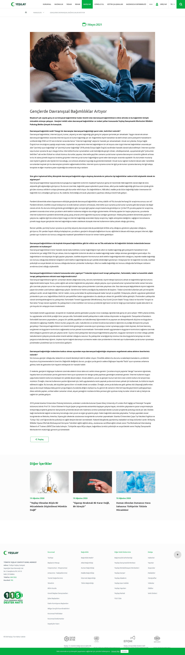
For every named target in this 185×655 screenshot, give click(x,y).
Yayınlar (151, 563)
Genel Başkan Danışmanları (58, 593)
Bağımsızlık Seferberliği (136, 4)
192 (11, 580)
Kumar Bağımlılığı (87, 568)
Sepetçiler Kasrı (53, 624)
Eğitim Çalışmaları (115, 4)
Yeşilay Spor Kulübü (121, 583)
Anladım (124, 651)
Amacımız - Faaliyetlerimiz (57, 573)
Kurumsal (47, 4)
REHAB (77, 4)
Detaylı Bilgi (115, 651)
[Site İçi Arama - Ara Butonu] (181, 4)
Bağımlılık (59, 4)
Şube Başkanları (53, 598)
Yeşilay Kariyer (119, 573)
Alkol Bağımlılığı (87, 563)
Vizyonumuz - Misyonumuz (57, 568)
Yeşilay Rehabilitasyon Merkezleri (126, 568)
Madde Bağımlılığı (87, 573)
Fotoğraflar (152, 578)
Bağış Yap (87, 4)
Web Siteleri (152, 593)
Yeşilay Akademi (120, 578)
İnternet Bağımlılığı (88, 578)
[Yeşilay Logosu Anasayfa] (18, 4)
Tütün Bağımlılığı (87, 583)
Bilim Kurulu (52, 588)
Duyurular (151, 568)
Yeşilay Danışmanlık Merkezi (124, 563)
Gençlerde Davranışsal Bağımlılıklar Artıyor (67, 12)
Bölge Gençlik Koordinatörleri (58, 608)
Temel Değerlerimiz (55, 578)
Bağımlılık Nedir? (87, 558)
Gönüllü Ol (99, 4)
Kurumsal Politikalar (55, 613)
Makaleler (37, 12)
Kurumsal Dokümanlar (56, 619)
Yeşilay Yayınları (120, 588)
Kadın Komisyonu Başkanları (58, 603)
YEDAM (69, 4)
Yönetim (51, 583)
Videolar (151, 583)
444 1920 (13, 577)
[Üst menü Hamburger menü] (151, 4)
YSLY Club (117, 598)
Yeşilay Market (119, 593)
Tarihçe (50, 558)
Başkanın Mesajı (53, 563)
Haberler (151, 558)
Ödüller (150, 588)
